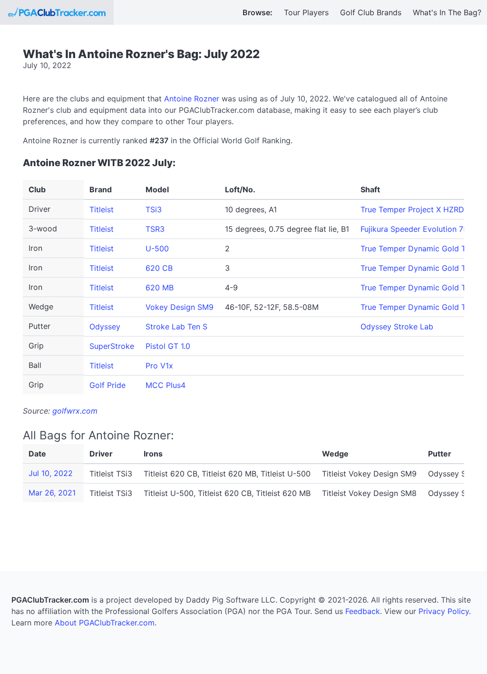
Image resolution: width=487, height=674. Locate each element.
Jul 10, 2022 (51, 473)
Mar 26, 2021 (52, 492)
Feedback (362, 611)
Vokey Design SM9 (180, 307)
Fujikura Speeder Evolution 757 (416, 229)
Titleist (101, 209)
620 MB (160, 287)
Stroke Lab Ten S (176, 326)
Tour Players (306, 12)
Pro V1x (159, 365)
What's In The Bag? (447, 12)
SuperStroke (111, 346)
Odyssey (104, 326)
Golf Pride (107, 385)
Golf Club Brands (370, 12)
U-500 (157, 248)
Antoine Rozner (191, 98)
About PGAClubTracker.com (105, 622)
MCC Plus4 (165, 385)
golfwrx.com (74, 411)
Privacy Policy (444, 611)
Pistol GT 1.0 (168, 346)
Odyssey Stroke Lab (396, 326)
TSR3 (155, 229)
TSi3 (154, 209)
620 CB (159, 268)
